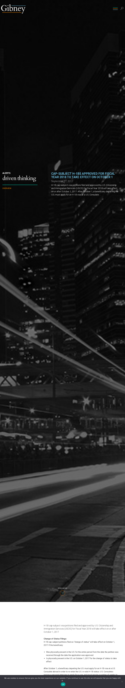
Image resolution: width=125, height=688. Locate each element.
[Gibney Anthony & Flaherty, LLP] (13, 8)
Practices (77, 8)
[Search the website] (122, 8)
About (88, 8)
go (122, 14)
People (66, 8)
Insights (97, 8)
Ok (63, 684)
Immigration (8, 208)
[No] (122, 681)
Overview (6, 188)
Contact (108, 8)
